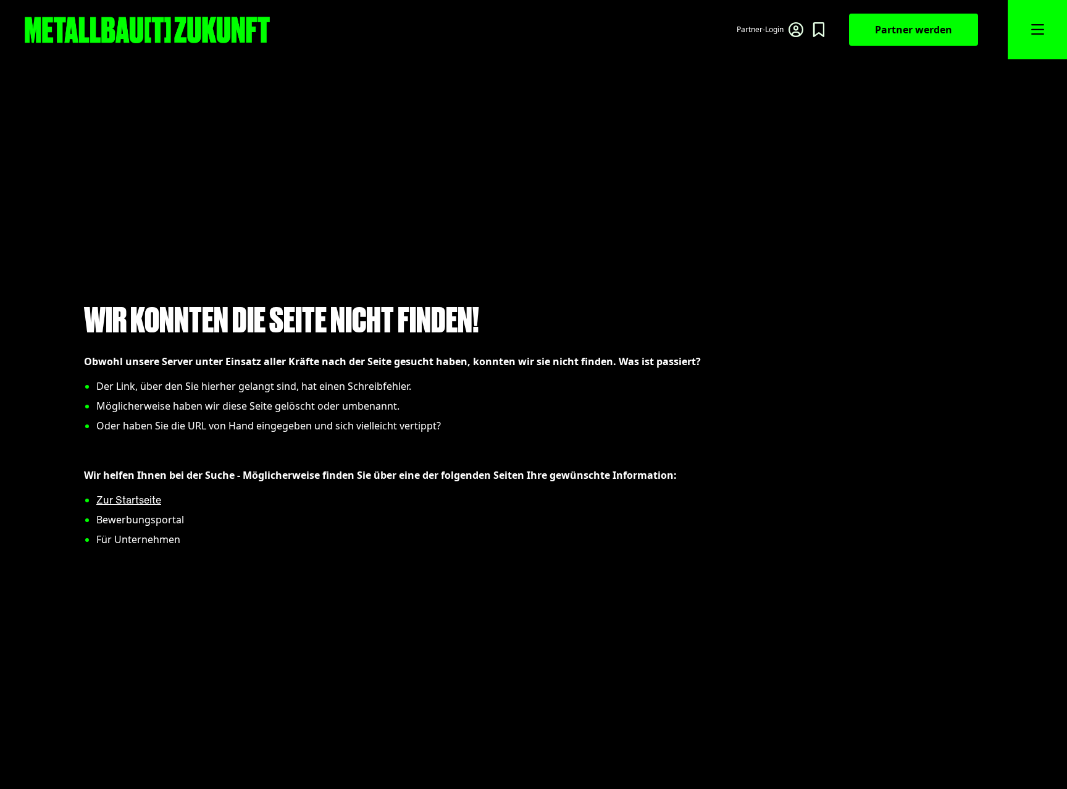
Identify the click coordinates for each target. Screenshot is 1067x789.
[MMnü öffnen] (1037, 29)
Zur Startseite (128, 499)
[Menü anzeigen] (818, 29)
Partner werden (913, 29)
